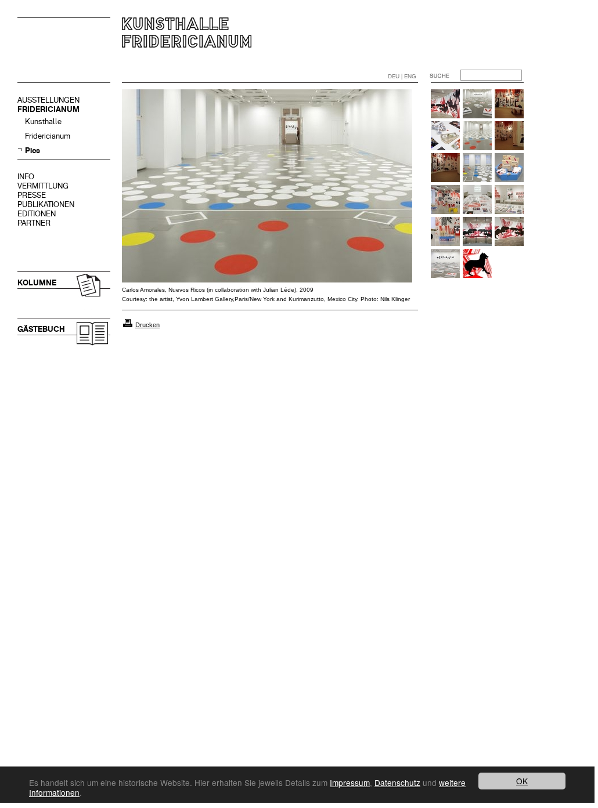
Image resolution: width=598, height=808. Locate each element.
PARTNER (34, 223)
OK (522, 781)
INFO (25, 176)
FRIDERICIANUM (48, 109)
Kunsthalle (43, 121)
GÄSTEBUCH (41, 329)
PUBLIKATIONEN (45, 204)
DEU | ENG (402, 76)
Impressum (350, 782)
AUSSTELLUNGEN (48, 100)
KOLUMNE (36, 282)
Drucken (147, 324)
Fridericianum (47, 136)
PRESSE (31, 195)
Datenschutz (397, 782)
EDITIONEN (36, 213)
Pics (32, 150)
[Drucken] (128, 324)
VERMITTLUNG (43, 186)
